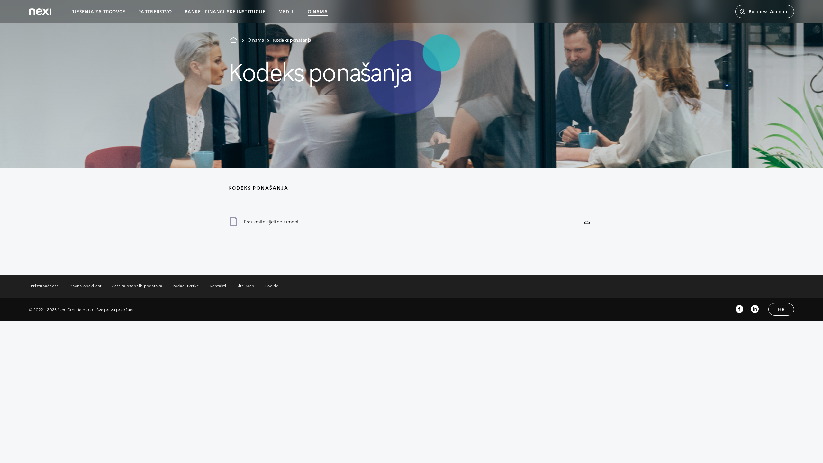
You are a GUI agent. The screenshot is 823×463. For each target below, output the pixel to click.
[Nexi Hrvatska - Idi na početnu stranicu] (40, 11)
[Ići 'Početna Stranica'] (233, 39)
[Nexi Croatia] (755, 309)
